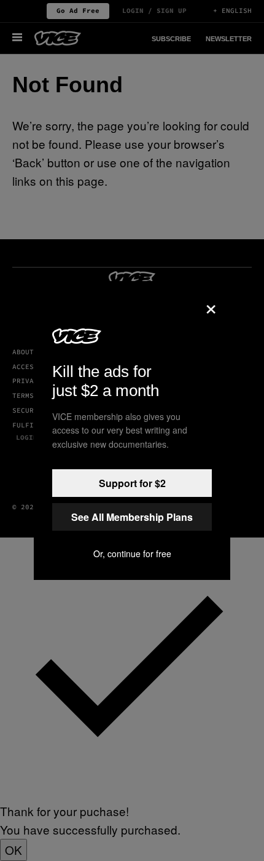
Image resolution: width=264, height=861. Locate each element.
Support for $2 (132, 483)
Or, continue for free (132, 553)
